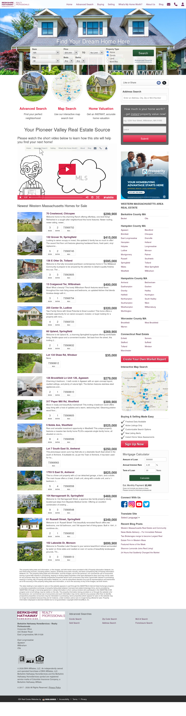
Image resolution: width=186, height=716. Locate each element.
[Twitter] (146, 504)
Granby (124, 290)
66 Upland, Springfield (59, 331)
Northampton (126, 298)
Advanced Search (143, 60)
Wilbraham (149, 270)
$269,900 (110, 331)
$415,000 (110, 237)
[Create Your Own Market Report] (145, 358)
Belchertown (150, 282)
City (34, 57)
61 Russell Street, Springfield (63, 519)
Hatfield (124, 294)
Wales (123, 266)
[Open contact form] (168, 4)
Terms (75, 699)
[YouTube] (139, 504)
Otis (146, 218)
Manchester (126, 350)
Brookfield (125, 322)
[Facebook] (124, 504)
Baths (78, 57)
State (34, 49)
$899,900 (110, 543)
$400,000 (110, 284)
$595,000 (110, 260)
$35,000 (111, 355)
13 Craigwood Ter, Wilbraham (63, 284)
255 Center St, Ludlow (59, 307)
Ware (147, 302)
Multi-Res (113, 61)
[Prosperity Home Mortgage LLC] (145, 175)
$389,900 (110, 401)
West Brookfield (151, 322)
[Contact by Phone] (175, 4)
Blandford (149, 230)
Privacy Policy (55, 687)
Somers (148, 338)
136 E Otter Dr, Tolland (59, 260)
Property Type (112, 49)
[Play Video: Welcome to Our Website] (67, 169)
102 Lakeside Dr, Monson (61, 542)
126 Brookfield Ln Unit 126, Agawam (67, 377)
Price (66, 49)
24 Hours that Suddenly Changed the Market (140, 552)
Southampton (126, 302)
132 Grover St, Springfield (61, 237)
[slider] (56, 197)
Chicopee (149, 234)
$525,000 (110, 425)
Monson (148, 250)
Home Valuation (101, 108)
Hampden (125, 242)
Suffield (148, 342)
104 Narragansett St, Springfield (64, 495)
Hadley (148, 290)
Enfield (124, 338)
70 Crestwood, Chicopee (60, 213)
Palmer (148, 254)
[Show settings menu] (92, 197)
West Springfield (152, 266)
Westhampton (127, 306)
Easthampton (126, 286)
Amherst (124, 282)
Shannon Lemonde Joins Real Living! (137, 548)
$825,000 (110, 472)
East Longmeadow (129, 238)
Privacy (84, 699)
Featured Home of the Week (133, 544)
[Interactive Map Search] (67, 86)
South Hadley (150, 298)
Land (111, 58)
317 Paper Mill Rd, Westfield (62, 401)
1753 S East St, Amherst (60, 472)
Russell (124, 258)
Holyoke (124, 246)
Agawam (124, 230)
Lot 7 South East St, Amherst (63, 448)
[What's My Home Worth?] (101, 86)
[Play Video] (20, 197)
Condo (112, 55)
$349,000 (110, 519)
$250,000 (110, 448)
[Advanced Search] (33, 86)
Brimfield (124, 234)
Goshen (148, 286)
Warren (124, 326)
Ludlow (124, 250)
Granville (148, 238)
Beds (66, 57)
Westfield (125, 270)
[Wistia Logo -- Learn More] (108, 197)
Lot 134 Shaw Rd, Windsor (61, 354)
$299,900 (110, 213)
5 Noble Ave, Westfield (59, 425)
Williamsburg (150, 306)
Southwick (149, 258)
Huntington (149, 294)
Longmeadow (150, 246)
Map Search (67, 108)
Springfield (125, 262)
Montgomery (126, 254)
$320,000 (110, 308)
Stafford (124, 342)
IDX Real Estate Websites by (30, 699)
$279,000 (110, 378)
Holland (148, 242)
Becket (124, 218)
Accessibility (64, 699)
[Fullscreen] (97, 197)
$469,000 (110, 496)
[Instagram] (131, 504)
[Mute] (87, 197)
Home (112, 52)
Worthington (126, 311)
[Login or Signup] (182, 4)
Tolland (148, 262)
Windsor (148, 346)
